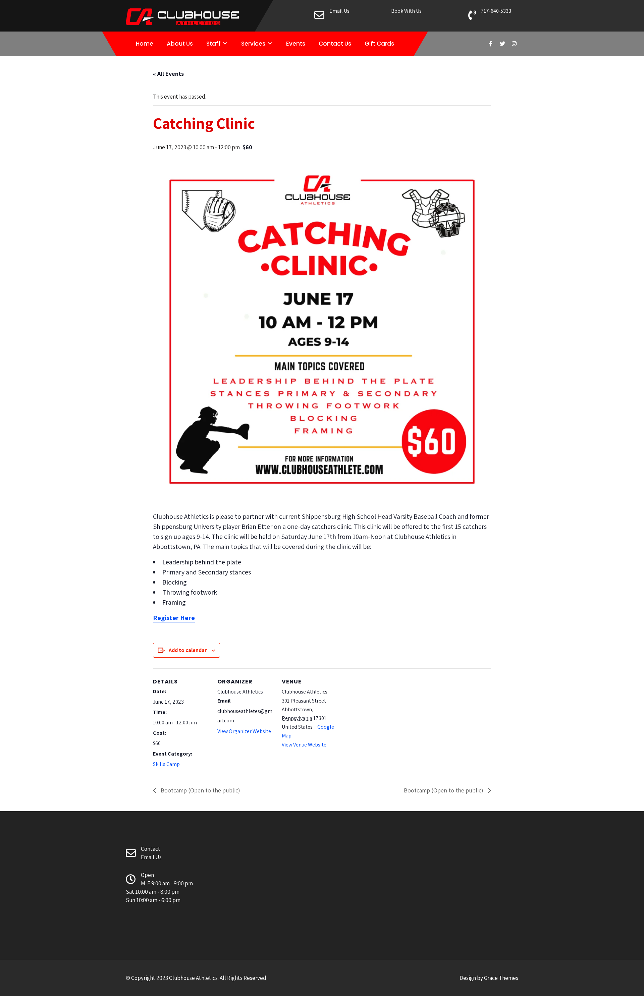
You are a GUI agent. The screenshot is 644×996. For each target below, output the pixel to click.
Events (295, 44)
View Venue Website (304, 744)
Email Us (339, 10)
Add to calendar (188, 650)
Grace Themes (501, 978)
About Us (180, 44)
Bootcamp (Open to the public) (199, 790)
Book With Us (406, 10)
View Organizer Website (244, 731)
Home (144, 44)
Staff (213, 44)
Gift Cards (379, 44)
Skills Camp (166, 764)
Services (253, 44)
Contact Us (335, 44)
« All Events (168, 73)
